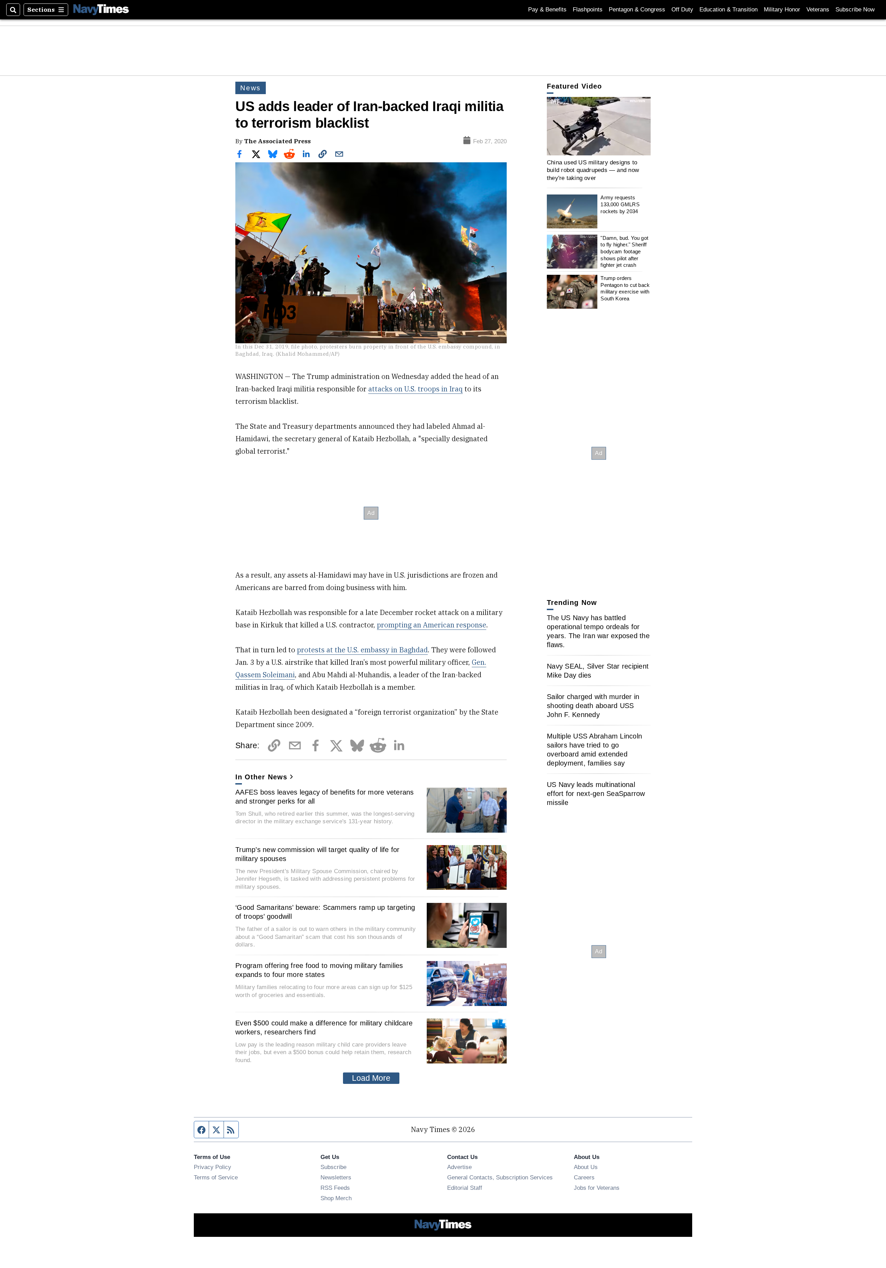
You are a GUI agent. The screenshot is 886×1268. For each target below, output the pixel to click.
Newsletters (335, 1177)
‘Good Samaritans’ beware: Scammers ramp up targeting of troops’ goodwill (325, 912)
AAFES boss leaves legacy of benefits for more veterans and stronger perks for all (324, 796)
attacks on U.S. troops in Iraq (415, 388)
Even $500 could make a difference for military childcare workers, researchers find (324, 1027)
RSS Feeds (335, 1187)
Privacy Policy (212, 1166)
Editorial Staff (464, 1187)
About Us (586, 1166)
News (250, 88)
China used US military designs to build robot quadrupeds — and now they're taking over (593, 170)
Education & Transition (728, 9)
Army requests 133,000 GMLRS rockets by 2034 (619, 204)
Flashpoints (588, 9)
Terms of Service (216, 1177)
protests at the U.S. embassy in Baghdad (362, 649)
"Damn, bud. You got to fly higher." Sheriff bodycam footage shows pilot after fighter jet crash (624, 251)
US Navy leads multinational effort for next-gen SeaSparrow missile (596, 793)
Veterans (817, 9)
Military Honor (782, 9)
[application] (599, 126)
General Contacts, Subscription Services (500, 1177)
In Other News (261, 777)
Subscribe (333, 1166)
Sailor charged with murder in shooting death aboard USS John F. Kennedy (593, 705)
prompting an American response (431, 625)
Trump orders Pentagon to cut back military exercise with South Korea (625, 288)
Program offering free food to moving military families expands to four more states (319, 970)
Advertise (459, 1166)
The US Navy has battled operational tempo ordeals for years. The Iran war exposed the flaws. (598, 631)
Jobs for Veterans (597, 1187)
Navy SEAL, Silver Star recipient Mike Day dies (598, 670)
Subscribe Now (855, 9)
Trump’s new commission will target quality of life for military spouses (317, 854)
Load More (371, 1078)
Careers (584, 1177)
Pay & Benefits (547, 9)
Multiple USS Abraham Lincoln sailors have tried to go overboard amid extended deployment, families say (594, 749)
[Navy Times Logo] (101, 9)
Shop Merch (336, 1198)
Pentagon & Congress (637, 9)
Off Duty (682, 9)
